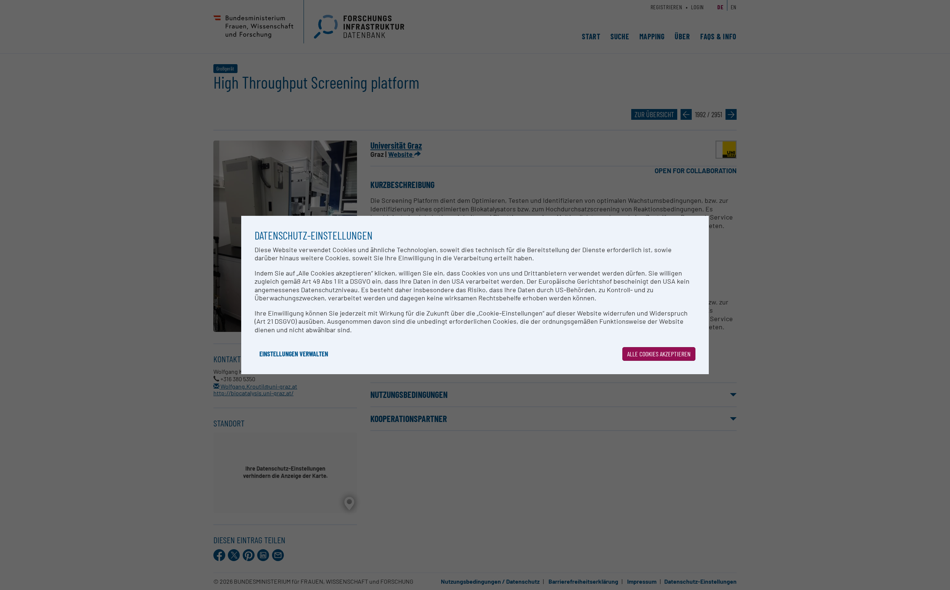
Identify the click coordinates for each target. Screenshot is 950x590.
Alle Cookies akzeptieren (659, 354)
